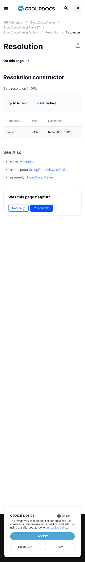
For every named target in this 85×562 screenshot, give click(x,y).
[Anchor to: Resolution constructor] (70, 77)
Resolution (26, 162)
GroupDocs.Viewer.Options (49, 170)
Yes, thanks (41, 208)
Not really (18, 208)
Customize (26, 547)
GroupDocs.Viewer (40, 177)
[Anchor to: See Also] (26, 152)
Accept (42, 536)
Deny (59, 547)
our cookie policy (56, 527)
